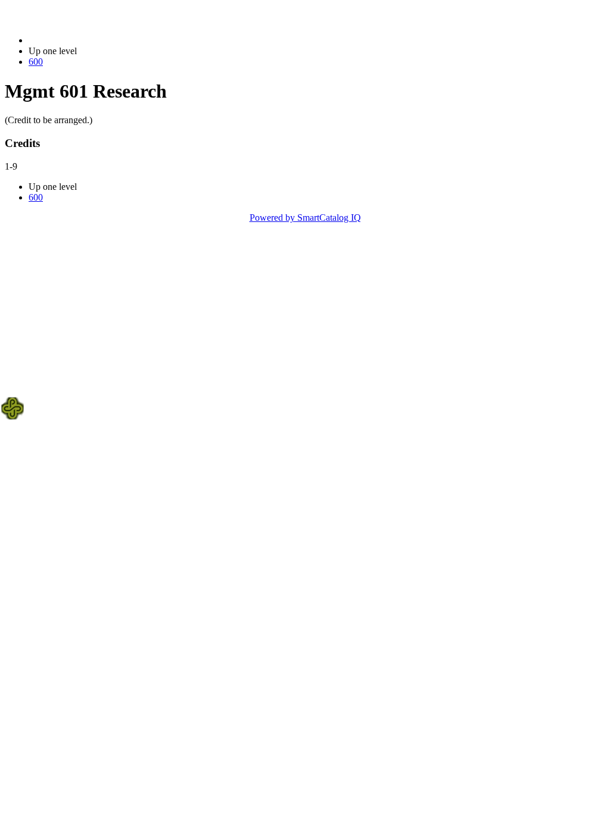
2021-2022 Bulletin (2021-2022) (90, 40)
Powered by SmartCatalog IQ (305, 217)
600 (36, 62)
